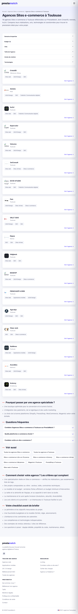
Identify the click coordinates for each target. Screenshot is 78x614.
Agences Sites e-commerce (16, 11)
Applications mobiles (9, 565)
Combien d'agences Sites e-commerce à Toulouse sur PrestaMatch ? (30, 427)
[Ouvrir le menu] (74, 3)
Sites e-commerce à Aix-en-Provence (16, 457)
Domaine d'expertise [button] (10, 36)
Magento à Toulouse (35, 462)
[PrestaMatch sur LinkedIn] (4, 553)
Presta (9, 3)
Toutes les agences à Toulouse (44, 452)
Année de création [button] (10, 57)
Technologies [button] (8, 62)
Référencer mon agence (9, 586)
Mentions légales (7, 593)
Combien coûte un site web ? (49, 565)
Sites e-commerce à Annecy (42, 457)
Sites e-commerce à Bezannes (14, 462)
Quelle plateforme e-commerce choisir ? (19, 434)
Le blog (42, 562)
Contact (4, 602)
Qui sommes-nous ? (8, 583)
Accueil (4, 11)
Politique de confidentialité (10, 596)
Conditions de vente (8, 599)
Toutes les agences (8, 575)
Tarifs (4, 589)
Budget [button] (6, 41)
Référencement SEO (8, 572)
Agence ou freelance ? (47, 572)
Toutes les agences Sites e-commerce (17, 452)
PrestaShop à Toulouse (53, 462)
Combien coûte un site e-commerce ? (18, 440)
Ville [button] (5, 46)
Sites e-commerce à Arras (65, 457)
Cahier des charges (46, 568)
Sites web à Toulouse (11, 467)
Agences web (6, 562)
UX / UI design (7, 568)
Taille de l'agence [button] (9, 52)
